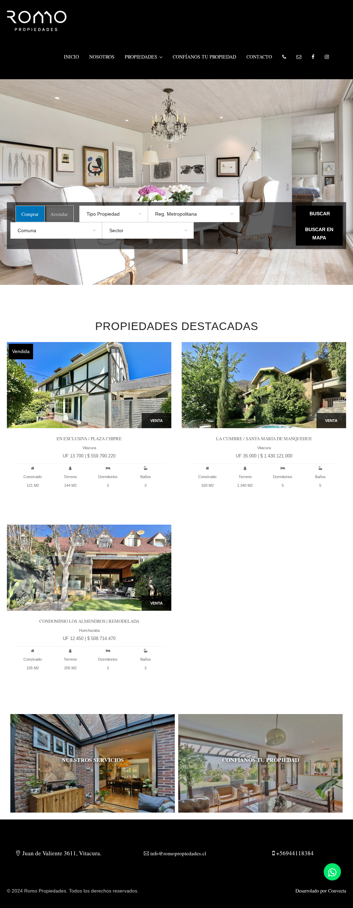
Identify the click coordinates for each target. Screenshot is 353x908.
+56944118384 (294, 853)
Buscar (320, 213)
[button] (284, 57)
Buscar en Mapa (319, 233)
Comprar (30, 214)
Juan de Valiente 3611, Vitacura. (61, 853)
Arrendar (59, 214)
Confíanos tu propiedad (204, 56)
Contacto (259, 56)
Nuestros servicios (93, 760)
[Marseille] (37, 20)
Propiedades (141, 56)
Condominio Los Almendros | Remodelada (89, 621)
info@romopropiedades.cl (177, 853)
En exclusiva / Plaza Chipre (89, 438)
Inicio (71, 56)
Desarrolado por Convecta (320, 890)
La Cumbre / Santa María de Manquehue (264, 438)
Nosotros (101, 56)
